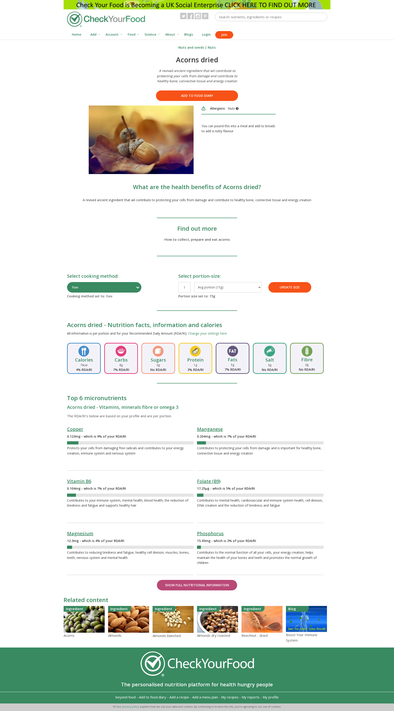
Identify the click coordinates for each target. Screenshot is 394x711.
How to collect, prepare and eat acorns (197, 239)
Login (206, 34)
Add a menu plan (205, 697)
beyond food (126, 697)
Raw (75, 287)
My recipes (229, 697)
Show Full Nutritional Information (197, 585)
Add (93, 34)
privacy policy (131, 706)
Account (112, 34)
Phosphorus (210, 533)
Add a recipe (179, 697)
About (170, 34)
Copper (75, 429)
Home (76, 34)
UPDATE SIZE (290, 287)
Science (150, 34)
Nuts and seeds (191, 47)
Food (131, 34)
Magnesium (80, 533)
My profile (271, 697)
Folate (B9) (208, 481)
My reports (250, 697)
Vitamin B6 (79, 481)
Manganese (210, 429)
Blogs (188, 34)
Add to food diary (197, 95)
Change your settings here (207, 333)
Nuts (212, 47)
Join (224, 34)
